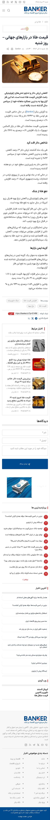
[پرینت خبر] (12, 49)
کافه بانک (41, 788)
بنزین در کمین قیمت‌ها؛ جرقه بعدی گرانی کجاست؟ (23, 516)
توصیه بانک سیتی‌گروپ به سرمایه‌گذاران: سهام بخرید (23, 528)
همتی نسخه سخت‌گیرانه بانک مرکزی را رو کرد (25, 573)
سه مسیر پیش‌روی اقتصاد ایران (36, 621)
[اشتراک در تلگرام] (36, 318)
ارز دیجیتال (40, 777)
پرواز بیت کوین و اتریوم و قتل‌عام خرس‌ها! (26, 541)
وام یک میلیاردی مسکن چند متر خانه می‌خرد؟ (31, 655)
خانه (46, 22)
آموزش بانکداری (39, 797)
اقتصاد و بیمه (15, 759)
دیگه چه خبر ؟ (39, 793)
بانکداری (42, 784)
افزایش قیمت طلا (30, 300)
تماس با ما (41, 768)
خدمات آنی (16, 788)
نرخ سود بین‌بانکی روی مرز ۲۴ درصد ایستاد (32, 637)
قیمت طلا (42, 306)
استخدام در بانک (14, 793)
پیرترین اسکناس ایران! (39, 663)
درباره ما (42, 763)
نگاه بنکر (17, 802)
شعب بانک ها (15, 797)
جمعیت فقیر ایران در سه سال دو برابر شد (33, 629)
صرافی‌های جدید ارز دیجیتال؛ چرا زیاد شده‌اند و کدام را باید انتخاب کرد (27, 646)
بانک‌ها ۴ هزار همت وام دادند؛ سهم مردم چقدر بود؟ (23, 561)
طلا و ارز (38, 22)
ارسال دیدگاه (24, 464)
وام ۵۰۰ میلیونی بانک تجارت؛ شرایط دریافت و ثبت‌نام (22, 554)
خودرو (18, 768)
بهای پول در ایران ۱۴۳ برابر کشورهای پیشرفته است (23, 534)
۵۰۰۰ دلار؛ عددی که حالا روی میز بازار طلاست (25, 567)
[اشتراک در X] (32, 318)
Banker (29, 112)
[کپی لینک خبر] (8, 49)
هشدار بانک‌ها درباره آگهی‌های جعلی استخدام (32, 597)
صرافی (18, 784)
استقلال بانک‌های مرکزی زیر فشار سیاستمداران (31, 613)
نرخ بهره (31, 306)
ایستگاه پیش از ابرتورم (34, 522)
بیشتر (26, 579)
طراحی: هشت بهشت (25, 816)
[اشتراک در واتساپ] (29, 318)
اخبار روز (42, 772)
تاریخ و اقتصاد (14, 763)
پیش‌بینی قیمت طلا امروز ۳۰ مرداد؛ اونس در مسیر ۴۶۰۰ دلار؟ (23, 548)
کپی (11, 313)
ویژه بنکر (42, 802)
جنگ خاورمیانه (13, 300)
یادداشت (17, 777)
